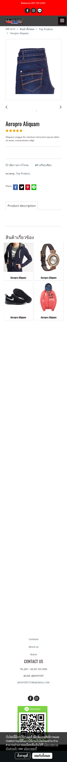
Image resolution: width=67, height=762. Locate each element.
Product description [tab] (22, 206)
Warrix (33, 654)
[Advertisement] (33, 479)
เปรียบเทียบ (45, 165)
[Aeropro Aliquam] (33, 69)
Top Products (23, 173)
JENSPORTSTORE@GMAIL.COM (33, 682)
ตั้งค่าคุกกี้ (22, 755)
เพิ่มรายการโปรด (18, 165)
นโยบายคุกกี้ (30, 748)
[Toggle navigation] (62, 21)
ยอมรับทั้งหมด (42, 755)
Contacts (33, 639)
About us (34, 646)
